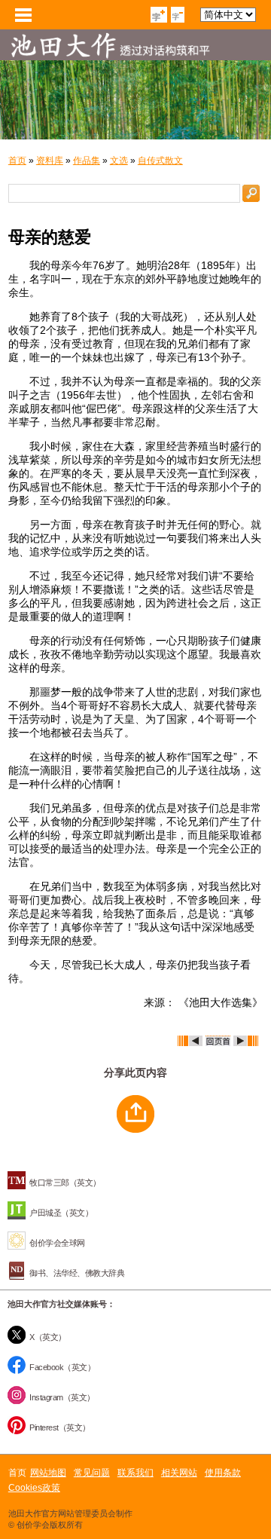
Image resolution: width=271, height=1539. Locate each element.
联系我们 (135, 1472)
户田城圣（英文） (61, 1212)
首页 (17, 160)
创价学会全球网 (57, 1242)
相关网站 (179, 1472)
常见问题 (92, 1472)
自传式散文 (160, 160)
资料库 (49, 160)
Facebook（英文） (62, 1367)
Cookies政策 (34, 1487)
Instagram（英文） (62, 1397)
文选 (119, 160)
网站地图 (48, 1472)
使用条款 (223, 1472)
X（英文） (47, 1337)
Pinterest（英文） (59, 1427)
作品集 (86, 160)
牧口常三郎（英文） (65, 1182)
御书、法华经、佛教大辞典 (76, 1272)
